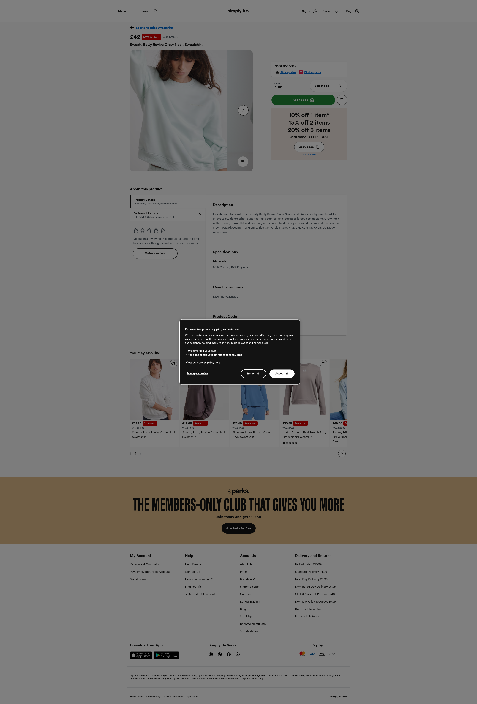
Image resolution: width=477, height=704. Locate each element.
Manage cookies (197, 373)
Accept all (282, 373)
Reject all (253, 373)
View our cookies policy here (203, 362)
